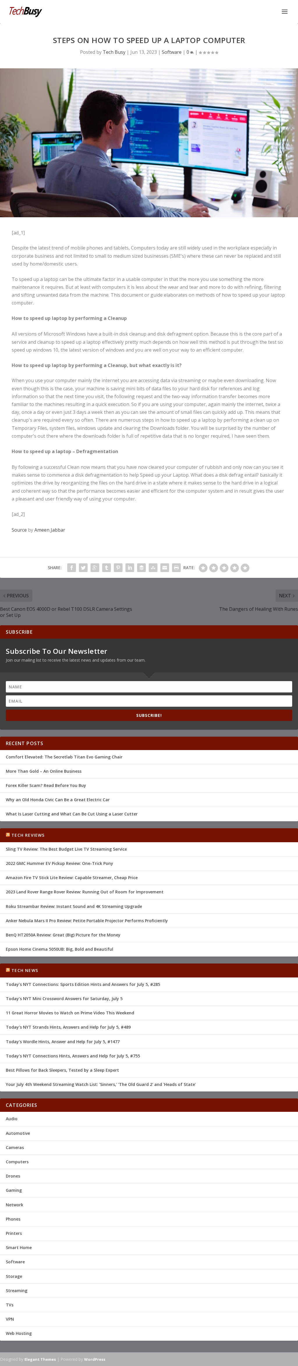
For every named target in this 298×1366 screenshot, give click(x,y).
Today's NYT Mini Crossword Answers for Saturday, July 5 (64, 998)
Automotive (18, 1133)
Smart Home (19, 1247)
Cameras (15, 1147)
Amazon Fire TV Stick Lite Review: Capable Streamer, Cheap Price (72, 877)
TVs (9, 1305)
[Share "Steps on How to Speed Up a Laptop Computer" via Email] (165, 568)
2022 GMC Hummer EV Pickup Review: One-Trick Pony (59, 863)
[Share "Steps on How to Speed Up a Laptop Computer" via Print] (176, 568)
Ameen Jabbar (49, 530)
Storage (14, 1276)
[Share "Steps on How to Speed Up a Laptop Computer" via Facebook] (71, 568)
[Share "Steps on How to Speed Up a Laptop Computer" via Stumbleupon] (153, 568)
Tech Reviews (28, 835)
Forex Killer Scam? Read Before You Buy (46, 785)
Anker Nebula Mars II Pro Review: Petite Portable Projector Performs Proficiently (87, 920)
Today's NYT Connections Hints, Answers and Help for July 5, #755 (73, 1056)
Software (172, 52)
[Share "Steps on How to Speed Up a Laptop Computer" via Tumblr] (106, 568)
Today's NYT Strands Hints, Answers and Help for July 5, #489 (68, 1027)
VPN (10, 1319)
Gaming (14, 1190)
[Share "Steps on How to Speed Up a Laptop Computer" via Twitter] (83, 568)
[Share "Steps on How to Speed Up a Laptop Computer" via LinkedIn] (130, 568)
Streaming (16, 1290)
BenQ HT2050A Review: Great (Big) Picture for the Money (63, 935)
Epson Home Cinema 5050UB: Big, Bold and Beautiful (59, 949)
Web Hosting (19, 1333)
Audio (11, 1118)
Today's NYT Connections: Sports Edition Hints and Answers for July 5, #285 (83, 984)
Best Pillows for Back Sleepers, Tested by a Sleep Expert (62, 1070)
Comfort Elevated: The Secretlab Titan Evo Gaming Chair (64, 757)
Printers (14, 1233)
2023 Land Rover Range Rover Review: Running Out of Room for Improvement (85, 892)
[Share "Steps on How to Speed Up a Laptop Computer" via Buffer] (141, 568)
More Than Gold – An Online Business (43, 771)
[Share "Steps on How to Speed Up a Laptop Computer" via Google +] (95, 568)
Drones (13, 1176)
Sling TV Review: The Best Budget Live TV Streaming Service (66, 849)
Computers (17, 1161)
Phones (13, 1219)
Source (19, 530)
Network (14, 1205)
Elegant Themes (40, 1359)
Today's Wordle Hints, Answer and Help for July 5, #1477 (63, 1041)
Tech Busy (114, 52)
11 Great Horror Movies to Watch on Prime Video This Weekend (70, 1013)
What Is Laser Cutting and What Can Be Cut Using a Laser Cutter (72, 814)
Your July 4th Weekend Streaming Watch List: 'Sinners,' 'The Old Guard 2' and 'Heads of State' (101, 1084)
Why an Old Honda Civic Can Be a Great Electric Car (58, 799)
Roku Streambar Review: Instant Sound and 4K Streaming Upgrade (74, 906)
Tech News (24, 970)
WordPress (94, 1359)
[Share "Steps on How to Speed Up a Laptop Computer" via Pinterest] (118, 568)
